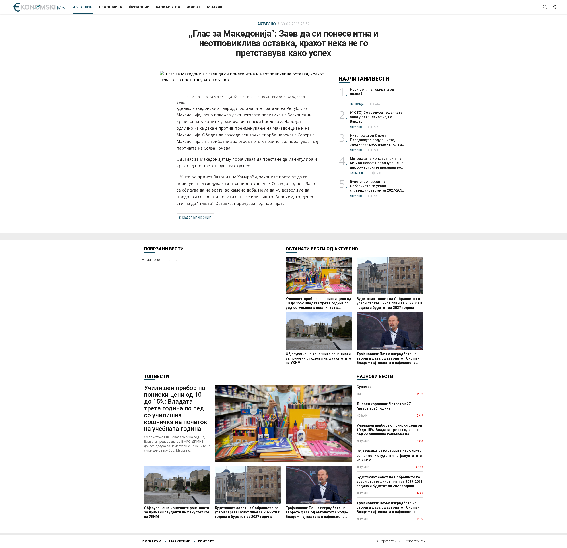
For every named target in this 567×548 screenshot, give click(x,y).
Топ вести (156, 376)
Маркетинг (179, 541)
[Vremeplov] (555, 7)
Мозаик (214, 7)
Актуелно (83, 7)
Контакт (206, 541)
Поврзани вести (164, 249)
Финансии (139, 7)
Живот (193, 7)
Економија (110, 7)
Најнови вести (375, 376)
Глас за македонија (196, 217)
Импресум (151, 541)
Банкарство (168, 7)
